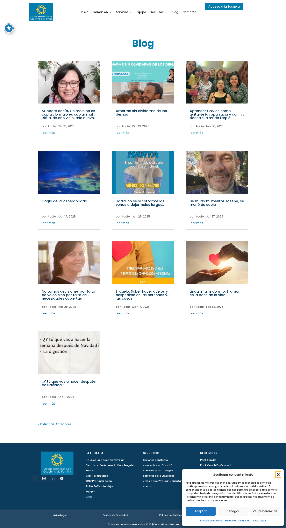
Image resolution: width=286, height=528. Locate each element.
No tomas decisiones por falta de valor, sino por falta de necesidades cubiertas (68, 295)
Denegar (233, 511)
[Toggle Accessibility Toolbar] (8, 28)
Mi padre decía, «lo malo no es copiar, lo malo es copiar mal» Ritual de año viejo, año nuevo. (68, 114)
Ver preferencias (265, 511)
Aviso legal (259, 520)
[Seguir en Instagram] (44, 478)
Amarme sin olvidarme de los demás (141, 112)
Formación (100, 12)
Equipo (141, 12)
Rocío (52, 126)
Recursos (157, 12)
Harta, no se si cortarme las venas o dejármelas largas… (140, 203)
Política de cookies (211, 520)
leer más (48, 133)
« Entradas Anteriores (55, 424)
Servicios (122, 12)
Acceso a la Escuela (224, 6)
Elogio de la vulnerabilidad (64, 201)
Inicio (84, 12)
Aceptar (201, 511)
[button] (278, 474)
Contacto (189, 12)
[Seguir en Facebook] (35, 478)
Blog (175, 12)
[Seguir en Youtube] (62, 478)
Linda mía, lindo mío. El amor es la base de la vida (215, 293)
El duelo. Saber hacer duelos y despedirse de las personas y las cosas (142, 295)
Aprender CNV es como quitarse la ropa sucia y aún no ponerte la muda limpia (217, 114)
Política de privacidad (238, 520)
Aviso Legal (60, 515)
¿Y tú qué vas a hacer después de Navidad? (69, 383)
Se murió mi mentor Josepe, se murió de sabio (217, 203)
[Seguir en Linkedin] (53, 478)
